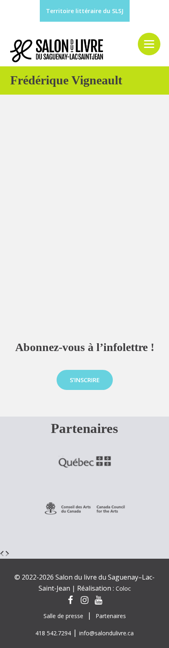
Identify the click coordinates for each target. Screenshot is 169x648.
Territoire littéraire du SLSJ (84, 11)
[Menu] (149, 44)
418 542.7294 (53, 633)
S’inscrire (85, 380)
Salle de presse (63, 616)
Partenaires (111, 616)
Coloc (123, 588)
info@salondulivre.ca (106, 633)
